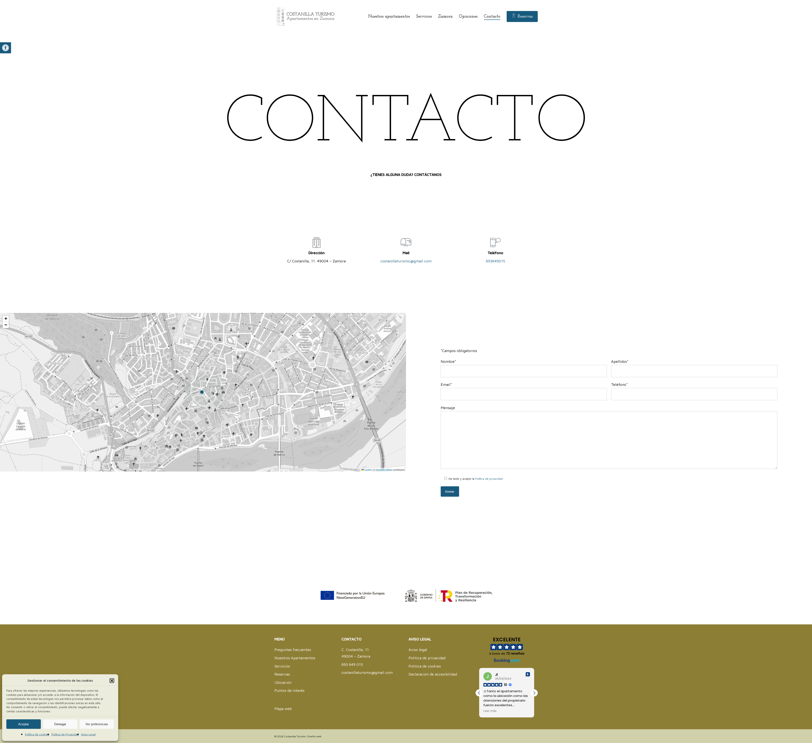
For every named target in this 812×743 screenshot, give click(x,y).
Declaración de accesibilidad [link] (433, 674)
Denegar (60, 724)
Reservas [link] (282, 674)
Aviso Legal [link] (88, 734)
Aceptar (23, 724)
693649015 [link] (495, 261)
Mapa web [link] (283, 708)
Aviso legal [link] (418, 649)
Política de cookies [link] (37, 734)
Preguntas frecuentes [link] (292, 649)
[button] (112, 681)
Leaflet (368, 469)
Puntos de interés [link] (289, 690)
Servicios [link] (282, 666)
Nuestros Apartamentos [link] (294, 658)
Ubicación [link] (282, 682)
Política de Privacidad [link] (65, 734)
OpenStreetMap (384, 469)
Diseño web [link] (314, 736)
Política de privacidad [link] (489, 478)
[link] (5, 47)
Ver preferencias (96, 724)
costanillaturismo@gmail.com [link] (406, 261)
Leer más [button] (490, 711)
